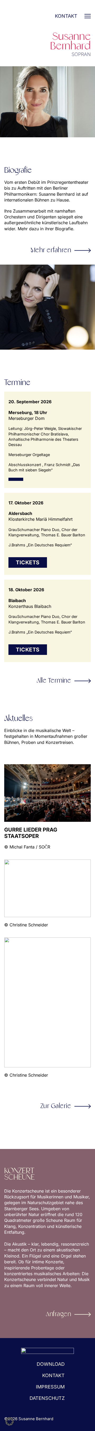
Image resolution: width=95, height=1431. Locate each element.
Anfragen (58, 1314)
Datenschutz (47, 1398)
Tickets (28, 562)
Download (51, 1364)
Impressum (50, 1387)
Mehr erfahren (51, 250)
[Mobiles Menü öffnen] (87, 16)
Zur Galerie (55, 1106)
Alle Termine (54, 680)
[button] (9, 1421)
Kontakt (66, 16)
